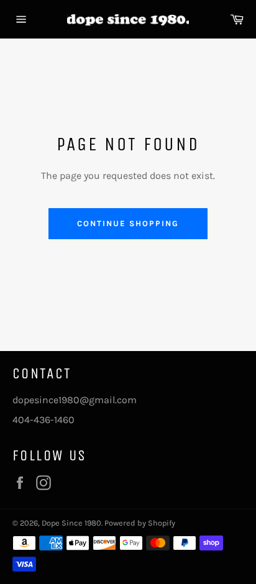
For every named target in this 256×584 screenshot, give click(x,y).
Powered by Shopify (139, 522)
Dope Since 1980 (71, 522)
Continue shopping (127, 223)
